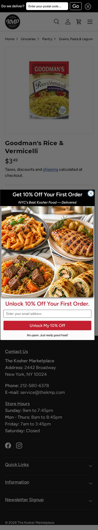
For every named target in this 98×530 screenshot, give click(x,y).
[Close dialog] (90, 193)
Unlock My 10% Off (47, 325)
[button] (86, 6)
